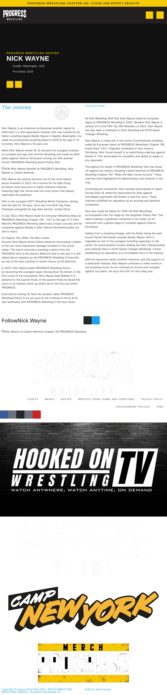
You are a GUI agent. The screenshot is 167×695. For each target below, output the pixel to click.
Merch (49, 399)
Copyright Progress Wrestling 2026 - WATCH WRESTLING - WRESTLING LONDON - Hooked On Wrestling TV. (38, 691)
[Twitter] (18, 84)
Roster (66, 399)
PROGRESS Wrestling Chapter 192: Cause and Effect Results (83, 3)
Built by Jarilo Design (98, 689)
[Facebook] (4, 414)
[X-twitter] (12, 414)
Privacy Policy (152, 399)
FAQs (160, 407)
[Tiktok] (28, 414)
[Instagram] (10, 84)
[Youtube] (37, 414)
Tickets (32, 399)
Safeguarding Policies (133, 407)
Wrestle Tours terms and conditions (106, 399)
